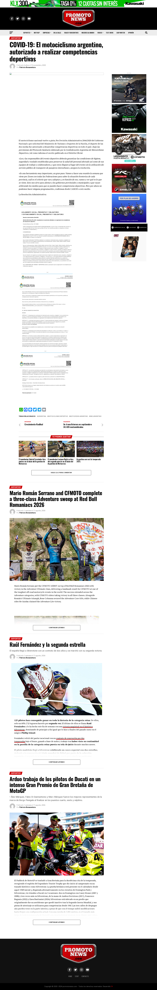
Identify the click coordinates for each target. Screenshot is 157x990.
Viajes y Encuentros (71, 32)
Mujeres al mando (88, 32)
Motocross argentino (79, 416)
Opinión (131, 32)
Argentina (42, 416)
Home (70, 976)
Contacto (85, 976)
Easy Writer (121, 32)
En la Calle (57, 32)
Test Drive (109, 32)
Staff (77, 976)
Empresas (46, 32)
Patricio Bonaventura (27, 67)
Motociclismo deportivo (58, 416)
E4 (112, 986)
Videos (99, 32)
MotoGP (37, 32)
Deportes (26, 32)
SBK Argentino (95, 416)
